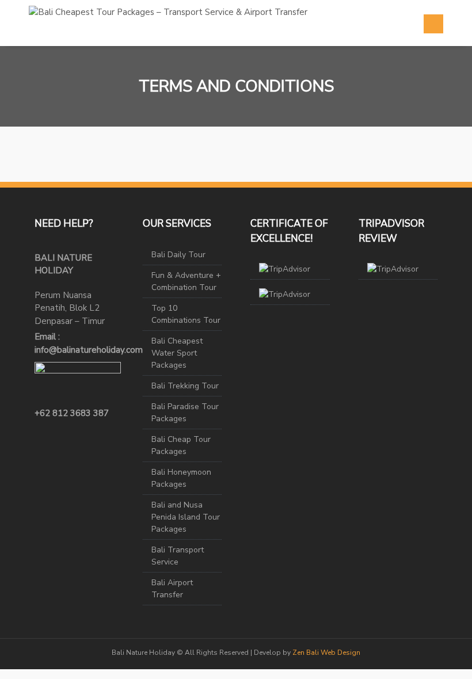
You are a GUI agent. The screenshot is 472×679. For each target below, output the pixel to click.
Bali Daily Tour (178, 254)
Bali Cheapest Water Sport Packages (177, 353)
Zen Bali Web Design (326, 652)
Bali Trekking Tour (185, 385)
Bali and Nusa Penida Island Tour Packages (185, 517)
